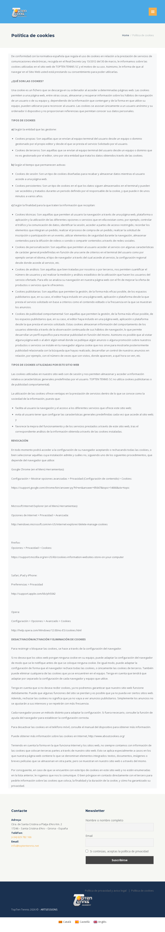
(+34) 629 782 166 (21, 837)
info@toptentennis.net (25, 846)
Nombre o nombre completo (104, 820)
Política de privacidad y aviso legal (106, 890)
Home (125, 35)
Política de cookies (142, 890)
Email (89, 836)
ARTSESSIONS (49, 909)
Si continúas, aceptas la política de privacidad (118, 851)
